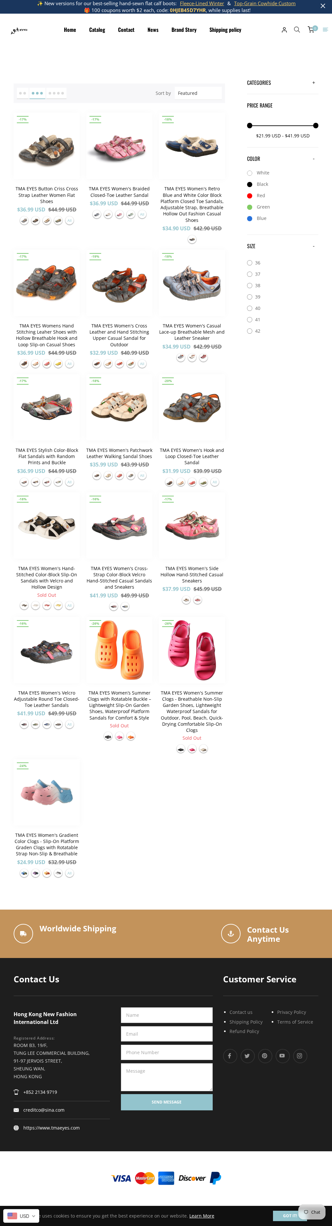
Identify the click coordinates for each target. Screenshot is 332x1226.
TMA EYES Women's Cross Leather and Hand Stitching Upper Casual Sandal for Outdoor (119, 335)
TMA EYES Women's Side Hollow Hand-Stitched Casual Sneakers (191, 574)
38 (257, 285)
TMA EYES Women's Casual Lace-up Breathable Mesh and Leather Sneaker (192, 332)
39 (257, 297)
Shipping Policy (246, 1022)
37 (257, 274)
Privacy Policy (291, 1012)
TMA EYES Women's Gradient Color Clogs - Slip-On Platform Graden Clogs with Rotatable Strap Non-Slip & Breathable (47, 844)
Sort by (163, 93)
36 (257, 263)
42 (257, 331)
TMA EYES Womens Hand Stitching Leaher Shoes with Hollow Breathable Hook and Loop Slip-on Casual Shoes (46, 335)
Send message (167, 1102)
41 (257, 319)
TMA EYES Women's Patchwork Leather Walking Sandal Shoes (119, 453)
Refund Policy (244, 1031)
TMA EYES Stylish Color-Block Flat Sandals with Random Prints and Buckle (47, 456)
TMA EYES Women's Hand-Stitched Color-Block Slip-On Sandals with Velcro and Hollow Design (46, 577)
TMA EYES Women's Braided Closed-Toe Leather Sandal (119, 191)
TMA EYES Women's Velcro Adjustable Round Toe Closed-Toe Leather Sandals (46, 699)
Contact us (241, 1012)
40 (257, 308)
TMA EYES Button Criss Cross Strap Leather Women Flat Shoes (47, 194)
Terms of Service (295, 1022)
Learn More (201, 1216)
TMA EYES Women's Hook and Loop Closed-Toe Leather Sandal (192, 456)
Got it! (290, 1216)
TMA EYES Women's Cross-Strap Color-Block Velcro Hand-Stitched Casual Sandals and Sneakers (119, 577)
